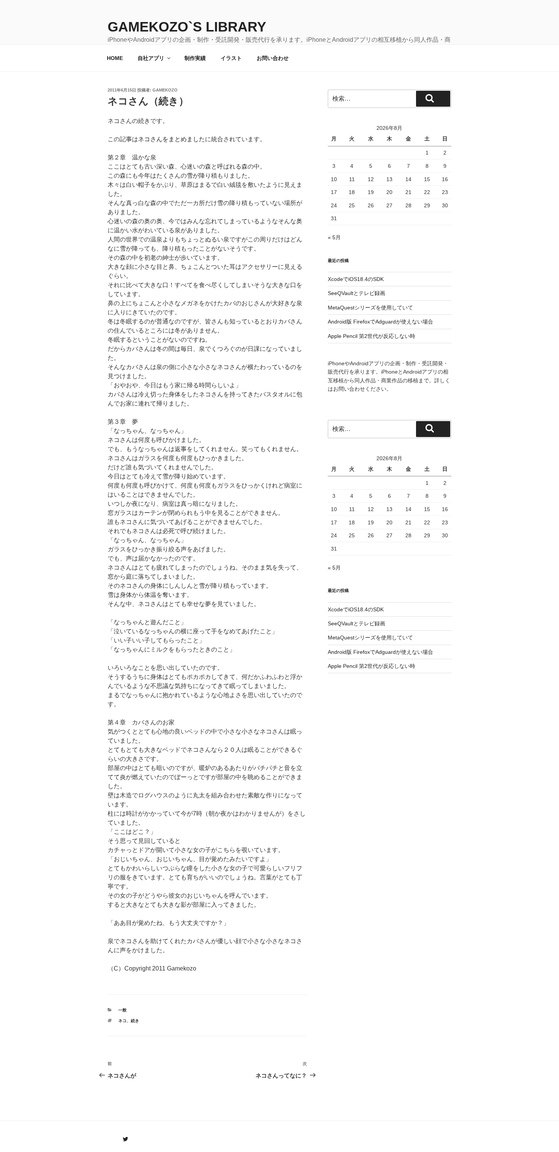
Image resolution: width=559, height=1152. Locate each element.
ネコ (122, 1020)
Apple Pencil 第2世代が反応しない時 (371, 336)
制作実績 (195, 58)
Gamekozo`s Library (187, 27)
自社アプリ (151, 58)
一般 (122, 1010)
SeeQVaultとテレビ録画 (356, 293)
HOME (115, 58)
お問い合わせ (273, 58)
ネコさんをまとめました (171, 139)
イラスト (231, 58)
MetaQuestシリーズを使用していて (370, 308)
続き (135, 1020)
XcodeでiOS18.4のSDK (356, 279)
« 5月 (334, 237)
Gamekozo (165, 90)
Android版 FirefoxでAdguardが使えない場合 (380, 322)
